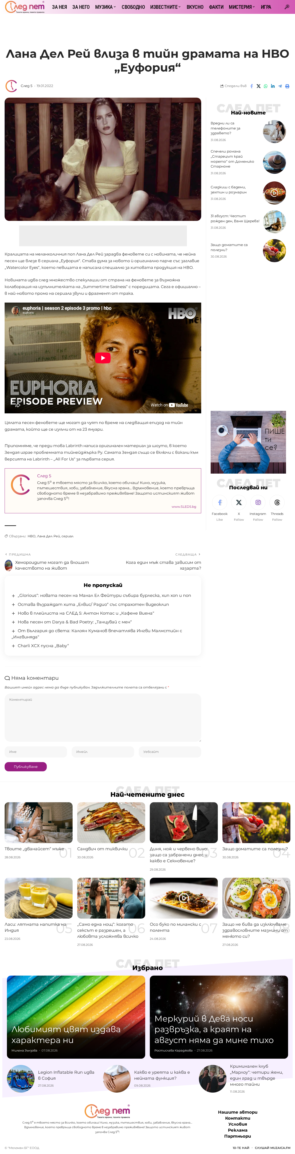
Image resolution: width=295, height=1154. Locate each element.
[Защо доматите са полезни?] (274, 250)
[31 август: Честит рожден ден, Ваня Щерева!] (274, 221)
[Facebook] (220, 508)
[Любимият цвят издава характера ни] (76, 1017)
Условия (237, 1124)
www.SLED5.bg (184, 507)
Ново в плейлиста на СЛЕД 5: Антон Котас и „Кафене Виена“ (86, 613)
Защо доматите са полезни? (255, 848)
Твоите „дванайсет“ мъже (34, 848)
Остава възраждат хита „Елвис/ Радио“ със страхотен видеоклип (93, 604)
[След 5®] (25, 7)
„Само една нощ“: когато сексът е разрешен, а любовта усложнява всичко (107, 930)
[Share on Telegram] (280, 86)
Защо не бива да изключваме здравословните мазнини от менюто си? (255, 930)
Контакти (237, 1118)
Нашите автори (237, 1112)
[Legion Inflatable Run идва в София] (21, 1079)
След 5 (26, 86)
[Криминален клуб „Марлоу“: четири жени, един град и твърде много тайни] (213, 1079)
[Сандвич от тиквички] (111, 822)
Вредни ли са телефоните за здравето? (225, 128)
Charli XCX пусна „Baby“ (43, 645)
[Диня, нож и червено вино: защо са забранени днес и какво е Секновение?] (184, 822)
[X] (239, 508)
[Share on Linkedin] (273, 86)
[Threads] (277, 508)
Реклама (238, 1130)
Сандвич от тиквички (102, 848)
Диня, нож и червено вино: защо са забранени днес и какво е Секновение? (179, 854)
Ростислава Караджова (173, 1050)
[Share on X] (258, 86)
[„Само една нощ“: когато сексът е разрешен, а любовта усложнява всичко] (111, 898)
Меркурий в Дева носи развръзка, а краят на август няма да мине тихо (214, 1029)
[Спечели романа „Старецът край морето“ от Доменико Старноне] (274, 162)
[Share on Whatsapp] (266, 86)
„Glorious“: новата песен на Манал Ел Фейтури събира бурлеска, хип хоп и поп (104, 595)
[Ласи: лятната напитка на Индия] (39, 898)
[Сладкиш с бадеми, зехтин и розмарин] (274, 192)
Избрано (147, 968)
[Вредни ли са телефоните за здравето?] (274, 131)
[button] (287, 7)
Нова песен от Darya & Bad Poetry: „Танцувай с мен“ (75, 622)
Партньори (237, 1136)
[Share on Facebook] (251, 86)
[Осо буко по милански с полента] (184, 898)
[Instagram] (258, 508)
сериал (68, 536)
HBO (31, 536)
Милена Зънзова (24, 1050)
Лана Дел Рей (48, 536)
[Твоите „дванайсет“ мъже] (39, 822)
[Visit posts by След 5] (11, 86)
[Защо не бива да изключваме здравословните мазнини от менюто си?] (256, 898)
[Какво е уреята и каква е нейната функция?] (117, 1079)
